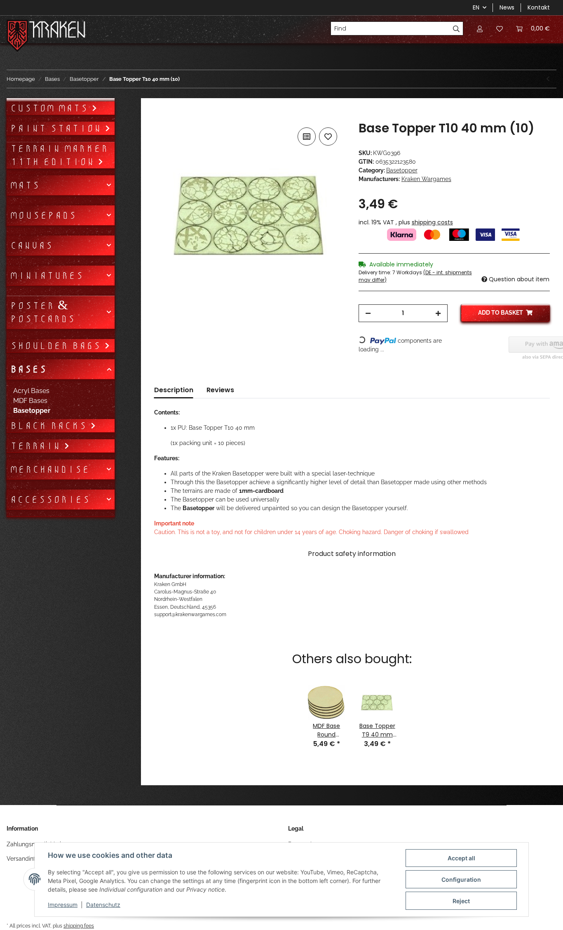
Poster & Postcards (42, 312)
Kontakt (539, 7)
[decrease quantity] (368, 313)
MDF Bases (30, 401)
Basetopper (402, 170)
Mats (25, 185)
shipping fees (78, 926)
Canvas (31, 245)
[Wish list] (499, 28)
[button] (480, 28)
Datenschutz (103, 904)
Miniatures (46, 275)
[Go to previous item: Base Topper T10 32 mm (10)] (548, 79)
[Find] (456, 28)
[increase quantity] (438, 313)
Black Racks (50, 425)
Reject (461, 900)
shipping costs (432, 222)
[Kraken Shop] (57, 30)
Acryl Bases (31, 391)
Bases (28, 369)
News (507, 7)
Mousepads (43, 215)
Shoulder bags (57, 345)
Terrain (37, 445)
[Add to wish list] (328, 136)
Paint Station (57, 128)
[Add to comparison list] (307, 136)
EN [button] (476, 7)
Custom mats (50, 108)
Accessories (50, 499)
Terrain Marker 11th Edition (59, 155)
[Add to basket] (160, 116)
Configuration (461, 879)
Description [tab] (173, 390)
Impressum (62, 904)
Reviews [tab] (220, 390)
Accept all (461, 858)
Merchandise (49, 469)
